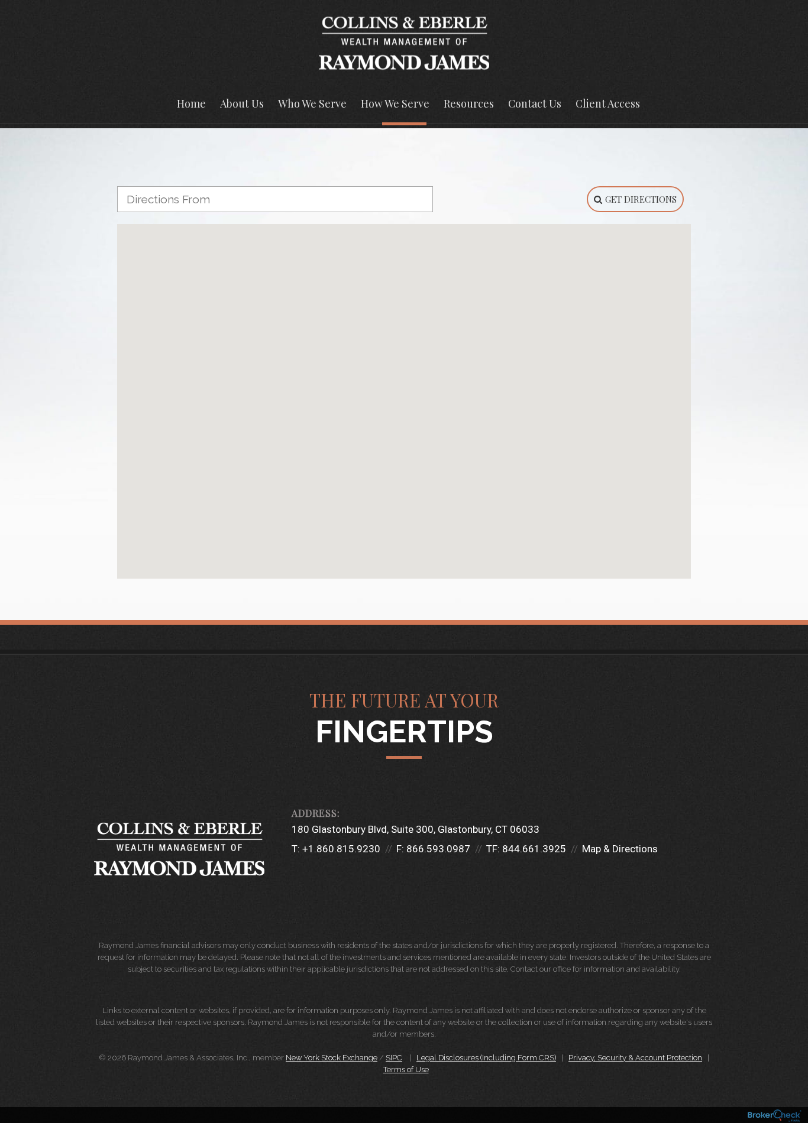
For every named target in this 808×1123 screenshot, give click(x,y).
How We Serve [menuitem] (395, 103)
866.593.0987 (438, 849)
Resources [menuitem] (469, 103)
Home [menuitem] (191, 103)
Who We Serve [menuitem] (312, 103)
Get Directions (641, 199)
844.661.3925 (534, 849)
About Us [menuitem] (242, 103)
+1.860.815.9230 (341, 849)
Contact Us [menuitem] (534, 103)
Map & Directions (620, 849)
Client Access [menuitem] (608, 103)
